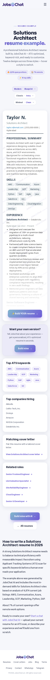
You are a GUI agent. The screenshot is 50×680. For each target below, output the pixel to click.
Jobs (30, 662)
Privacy (9, 668)
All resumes (25, 526)
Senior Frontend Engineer (19, 474)
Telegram (40, 668)
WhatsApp (28, 668)
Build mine (25, 348)
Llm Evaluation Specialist (18, 481)
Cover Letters (19, 662)
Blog (37, 662)
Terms (44, 662)
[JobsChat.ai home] (13, 4)
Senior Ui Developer (16, 501)
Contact (18, 668)
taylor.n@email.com (15, 127)
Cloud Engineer (14, 494)
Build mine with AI (25, 516)
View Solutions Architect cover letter (24, 454)
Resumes (7, 662)
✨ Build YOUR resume (25, 313)
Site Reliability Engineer (18, 488)
